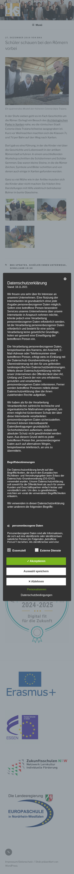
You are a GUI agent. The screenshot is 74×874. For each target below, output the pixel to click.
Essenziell (19, 550)
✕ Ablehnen (36, 581)
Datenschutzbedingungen (36, 595)
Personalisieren (36, 589)
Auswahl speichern (36, 571)
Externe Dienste (50, 550)
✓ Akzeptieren (36, 561)
